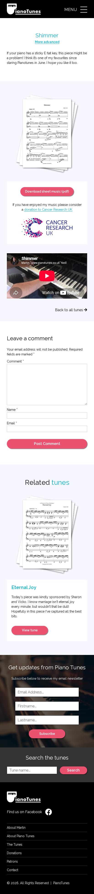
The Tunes (14, 844)
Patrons (12, 861)
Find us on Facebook (25, 812)
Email (12, 423)
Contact (12, 870)
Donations (14, 853)
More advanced (47, 42)
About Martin (16, 827)
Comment (15, 361)
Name (12, 410)
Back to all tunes (69, 310)
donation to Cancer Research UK (48, 209)
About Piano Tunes (20, 836)
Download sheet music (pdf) (47, 191)
